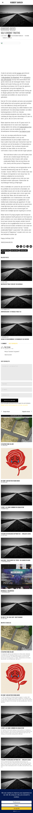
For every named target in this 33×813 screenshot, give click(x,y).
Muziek (12, 29)
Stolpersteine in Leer (7, 444)
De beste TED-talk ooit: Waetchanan (11, 617)
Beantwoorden (8, 354)
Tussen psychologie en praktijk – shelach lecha (16, 534)
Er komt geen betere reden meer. (10, 481)
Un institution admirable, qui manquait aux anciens (15, 339)
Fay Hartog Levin (24, 131)
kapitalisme (14, 250)
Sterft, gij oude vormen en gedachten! (12, 507)
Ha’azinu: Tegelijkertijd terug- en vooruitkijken (15, 560)
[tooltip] (17, 246)
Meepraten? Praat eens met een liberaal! (12, 284)
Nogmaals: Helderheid (7, 591)
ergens (19, 73)
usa (3, 253)
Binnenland (5, 29)
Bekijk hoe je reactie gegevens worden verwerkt (14, 405)
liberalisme (23, 250)
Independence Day (25, 127)
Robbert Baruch (18, 35)
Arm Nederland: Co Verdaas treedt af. (11, 311)
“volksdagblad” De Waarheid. (10, 77)
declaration (5, 250)
